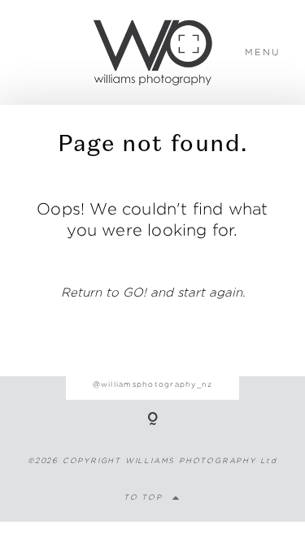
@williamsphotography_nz (153, 384)
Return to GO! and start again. (153, 292)
